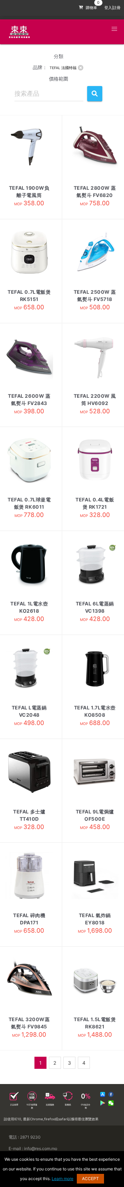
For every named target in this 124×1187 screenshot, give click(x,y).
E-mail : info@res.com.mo (33, 1148)
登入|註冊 (112, 8)
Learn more (62, 1178)
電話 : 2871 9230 (25, 1137)
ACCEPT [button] (90, 1178)
